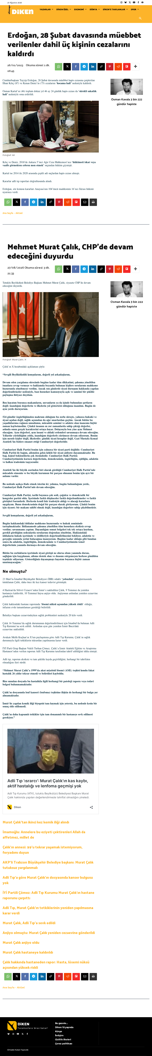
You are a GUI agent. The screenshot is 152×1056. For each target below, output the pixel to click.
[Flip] (126, 66)
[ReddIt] (118, 66)
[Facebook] (138, 3)
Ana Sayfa (8, 213)
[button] (140, 18)
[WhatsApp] (58, 66)
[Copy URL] (101, 66)
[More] (135, 66)
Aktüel (19, 213)
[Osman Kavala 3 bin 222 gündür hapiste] (126, 87)
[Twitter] (130, 3)
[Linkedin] (92, 66)
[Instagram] (121, 3)
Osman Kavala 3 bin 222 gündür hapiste (126, 102)
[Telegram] (84, 66)
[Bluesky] (125, 3)
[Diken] (20, 9)
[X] (67, 66)
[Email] (84, 202)
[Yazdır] (93, 202)
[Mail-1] (142, 3)
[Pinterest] (109, 66)
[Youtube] (134, 3)
